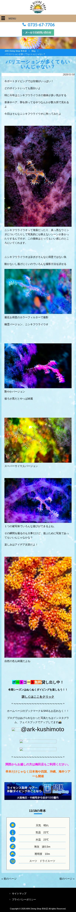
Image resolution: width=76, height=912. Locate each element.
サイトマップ (19, 893)
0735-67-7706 (41, 25)
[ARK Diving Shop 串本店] (38, 12)
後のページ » (67, 878)
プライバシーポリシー (24, 899)
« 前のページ (9, 878)
